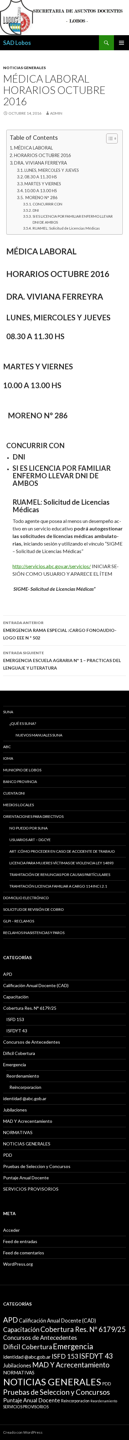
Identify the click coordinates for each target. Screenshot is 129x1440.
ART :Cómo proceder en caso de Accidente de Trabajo (62, 851)
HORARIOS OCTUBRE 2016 (42, 155)
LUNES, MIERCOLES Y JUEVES (51, 170)
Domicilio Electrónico (26, 897)
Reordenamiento (22, 1076)
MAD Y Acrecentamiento (27, 1121)
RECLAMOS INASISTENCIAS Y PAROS (33, 932)
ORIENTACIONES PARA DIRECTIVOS (33, 816)
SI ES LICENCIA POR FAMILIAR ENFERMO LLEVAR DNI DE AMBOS (73, 219)
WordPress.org (18, 1264)
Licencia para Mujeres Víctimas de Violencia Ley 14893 (61, 863)
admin (56, 113)
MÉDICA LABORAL (33, 147)
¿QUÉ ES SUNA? (22, 723)
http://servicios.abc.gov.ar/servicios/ (52, 566)
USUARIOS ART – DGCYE (30, 839)
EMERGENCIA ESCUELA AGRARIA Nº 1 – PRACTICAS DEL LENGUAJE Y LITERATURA (62, 660)
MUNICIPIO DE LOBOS (22, 770)
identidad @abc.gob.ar (24, 1098)
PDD (7, 1155)
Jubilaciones (15, 1109)
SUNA (8, 711)
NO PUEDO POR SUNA (28, 828)
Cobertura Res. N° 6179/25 (29, 1008)
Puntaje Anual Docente (26, 1177)
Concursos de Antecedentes (31, 1042)
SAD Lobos (17, 42)
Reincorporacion (25, 1087)
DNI (36, 210)
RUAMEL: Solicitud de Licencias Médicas (66, 228)
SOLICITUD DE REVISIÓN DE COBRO (33, 909)
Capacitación (15, 996)
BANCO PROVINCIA (20, 781)
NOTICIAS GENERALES (24, 67)
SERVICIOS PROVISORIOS (31, 1189)
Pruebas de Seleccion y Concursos (36, 1166)
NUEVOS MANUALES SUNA (39, 735)
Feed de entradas (20, 1241)
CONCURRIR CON (47, 204)
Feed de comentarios (23, 1252)
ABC (7, 746)
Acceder (11, 1230)
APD (7, 974)
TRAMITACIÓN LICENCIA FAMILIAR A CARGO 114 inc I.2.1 (58, 886)
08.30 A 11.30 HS (40, 176)
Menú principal (121, 42)
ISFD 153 (15, 1019)
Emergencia (14, 1064)
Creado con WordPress (23, 1432)
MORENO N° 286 (41, 197)
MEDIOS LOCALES (18, 804)
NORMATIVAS (18, 1132)
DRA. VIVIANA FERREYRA (40, 163)
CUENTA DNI (14, 793)
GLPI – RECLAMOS (18, 921)
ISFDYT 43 (16, 1030)
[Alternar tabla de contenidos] (108, 138)
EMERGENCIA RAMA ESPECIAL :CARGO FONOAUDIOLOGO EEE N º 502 (59, 630)
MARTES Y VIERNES (42, 183)
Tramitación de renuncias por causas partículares (59, 874)
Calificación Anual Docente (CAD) (36, 985)
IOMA (8, 758)
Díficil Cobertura (19, 1053)
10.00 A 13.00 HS (40, 190)
